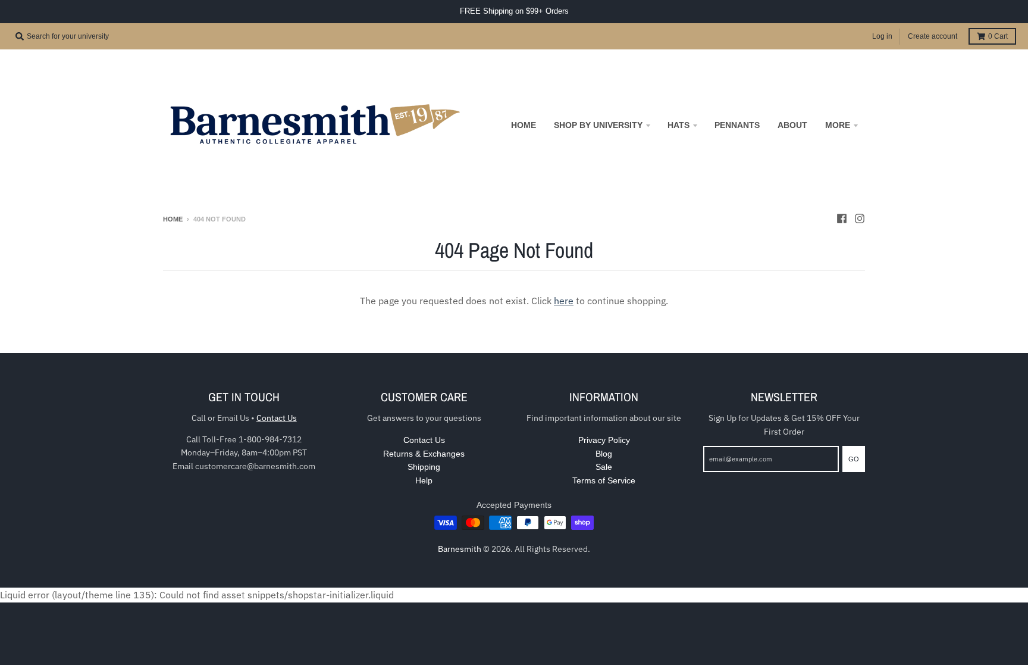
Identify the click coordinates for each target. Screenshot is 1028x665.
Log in (882, 36)
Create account (932, 36)
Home (173, 219)
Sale (604, 467)
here (563, 301)
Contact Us (276, 418)
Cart (998, 36)
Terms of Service (603, 480)
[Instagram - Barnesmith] (859, 218)
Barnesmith (459, 549)
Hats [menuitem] (678, 125)
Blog (604, 453)
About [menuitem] (792, 125)
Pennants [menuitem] (737, 125)
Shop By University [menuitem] (598, 125)
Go (853, 459)
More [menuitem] (837, 125)
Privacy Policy (604, 440)
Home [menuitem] (523, 125)
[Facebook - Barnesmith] (841, 218)
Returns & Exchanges (424, 453)
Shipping (424, 467)
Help (423, 480)
